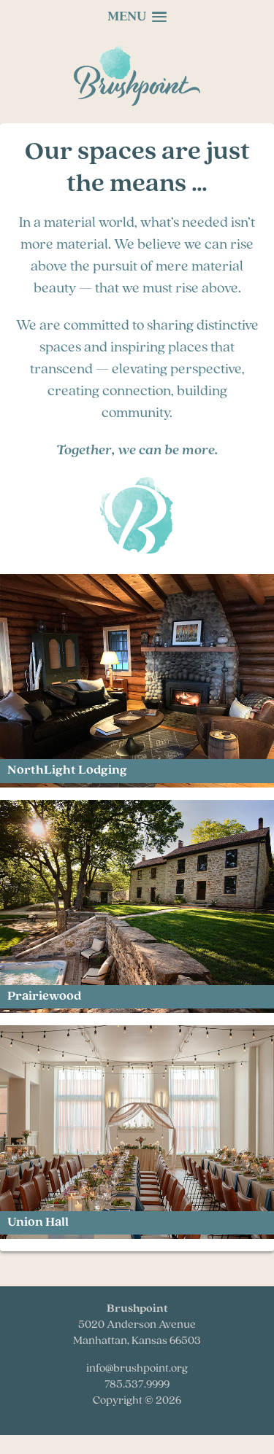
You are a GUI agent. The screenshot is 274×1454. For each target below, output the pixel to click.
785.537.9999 (137, 1385)
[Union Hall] (137, 1235)
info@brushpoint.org (137, 1369)
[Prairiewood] (137, 1009)
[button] (137, 17)
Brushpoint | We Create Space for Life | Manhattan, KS (140, 76)
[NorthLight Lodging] (137, 784)
